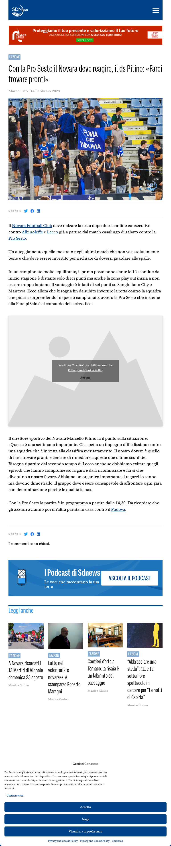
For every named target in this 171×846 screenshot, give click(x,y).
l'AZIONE (14, 57)
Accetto (85, 377)
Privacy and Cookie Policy (63, 840)
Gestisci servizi (15, 795)
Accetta (85, 807)
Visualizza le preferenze (85, 831)
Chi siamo (117, 840)
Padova (118, 509)
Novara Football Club (32, 225)
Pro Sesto (17, 238)
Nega (85, 819)
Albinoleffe (32, 232)
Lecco (52, 232)
